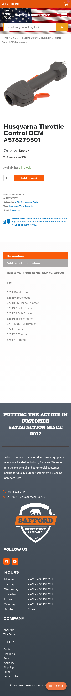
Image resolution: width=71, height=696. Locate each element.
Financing (9, 654)
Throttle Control (26, 205)
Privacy (7, 671)
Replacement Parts (29, 37)
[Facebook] (6, 561)
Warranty (8, 663)
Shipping (8, 667)
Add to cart (29, 178)
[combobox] (30, 27)
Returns (8, 658)
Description (15, 256)
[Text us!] (56, 687)
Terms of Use (10, 676)
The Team (9, 634)
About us (8, 630)
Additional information (23, 263)
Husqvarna (13, 205)
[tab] (35, 256)
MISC (13, 37)
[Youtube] (15, 561)
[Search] (61, 27)
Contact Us (10, 649)
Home (5, 37)
